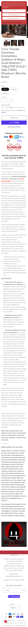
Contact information (20, 625)
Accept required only (14, 14)
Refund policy (21, 620)
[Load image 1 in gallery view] (7, 43)
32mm (14, 89)
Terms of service (19, 623)
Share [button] (4, 82)
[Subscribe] (23, 590)
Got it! (14, 10)
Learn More (5, 6)
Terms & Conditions (16, 22)
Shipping (11, 107)
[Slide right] (26, 43)
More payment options (14, 126)
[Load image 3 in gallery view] (21, 43)
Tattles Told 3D (11, 620)
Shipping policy (9, 625)
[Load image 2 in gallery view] (14, 43)
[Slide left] (1, 43)
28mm (5, 89)
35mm (5, 93)
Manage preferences (14, 18)
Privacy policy (6, 22)
